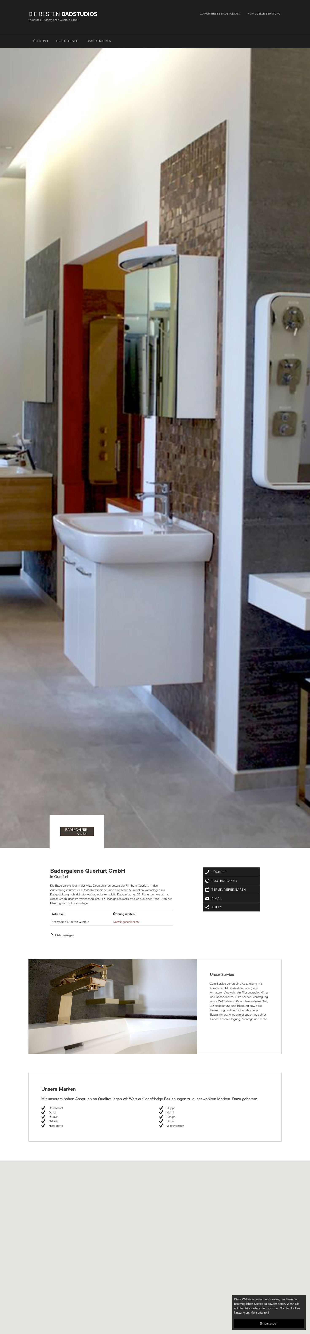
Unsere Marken (99, 41)
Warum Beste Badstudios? (220, 13)
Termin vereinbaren (229, 889)
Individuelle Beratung (263, 13)
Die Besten (62, 14)
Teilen (217, 907)
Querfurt (33, 19)
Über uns (40, 41)
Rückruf (219, 872)
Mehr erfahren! (260, 1312)
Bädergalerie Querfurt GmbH (61, 19)
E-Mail (217, 898)
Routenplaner (224, 880)
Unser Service (67, 41)
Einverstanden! (269, 1323)
